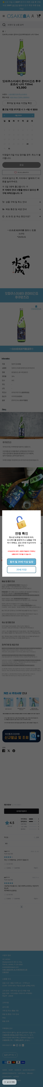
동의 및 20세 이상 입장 (21, 561)
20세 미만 (21, 569)
